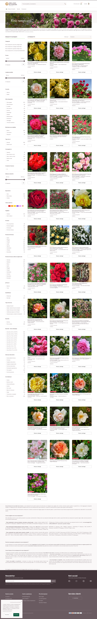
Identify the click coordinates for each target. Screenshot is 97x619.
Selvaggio (9, 120)
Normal (8, 142)
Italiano (8, 114)
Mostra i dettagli (37, 72)
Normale (8, 298)
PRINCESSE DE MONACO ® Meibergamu (69, 535)
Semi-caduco (9, 215)
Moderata (9, 295)
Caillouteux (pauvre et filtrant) (13, 311)
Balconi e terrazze (10, 390)
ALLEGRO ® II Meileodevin (10, 523)
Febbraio (8, 261)
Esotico (8, 110)
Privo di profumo (10, 223)
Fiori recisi (9, 388)
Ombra (8, 198)
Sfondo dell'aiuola (10, 384)
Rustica (8, 322)
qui (39, 569)
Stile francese (10, 104)
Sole (8, 194)
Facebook (69, 581)
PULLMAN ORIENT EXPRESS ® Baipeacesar (82, 533)
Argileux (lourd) (10, 305)
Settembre (9, 247)
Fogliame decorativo (11, 362)
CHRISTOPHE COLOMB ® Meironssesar (57, 532)
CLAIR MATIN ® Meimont (27, 529)
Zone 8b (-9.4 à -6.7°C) (11, 342)
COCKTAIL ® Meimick (37, 529)
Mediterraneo (9, 116)
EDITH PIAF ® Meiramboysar (83, 532)
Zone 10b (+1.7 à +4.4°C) (12, 350)
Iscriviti (53, 581)
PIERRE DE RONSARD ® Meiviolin (18, 528)
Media (8, 94)
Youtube (91, 581)
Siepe (8, 392)
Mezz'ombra (9, 196)
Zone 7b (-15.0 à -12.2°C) (12, 338)
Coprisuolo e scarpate (11, 394)
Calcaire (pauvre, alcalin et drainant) (14, 314)
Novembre (9, 252)
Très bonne (9, 132)
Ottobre (8, 250)
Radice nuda (9, 158)
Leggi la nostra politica (7, 611)
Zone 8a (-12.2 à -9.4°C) (12, 340)
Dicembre (9, 278)
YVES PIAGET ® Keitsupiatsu (55, 535)
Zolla (8, 160)
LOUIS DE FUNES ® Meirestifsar (66, 533)
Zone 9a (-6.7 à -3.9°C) (11, 344)
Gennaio (8, 259)
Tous (8, 288)
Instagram (76, 581)
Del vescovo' (9, 108)
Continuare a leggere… (29, 31)
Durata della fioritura (11, 358)
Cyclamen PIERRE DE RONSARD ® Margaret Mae (36, 528)
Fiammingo (9, 112)
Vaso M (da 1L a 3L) (11, 154)
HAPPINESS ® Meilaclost (78, 526)
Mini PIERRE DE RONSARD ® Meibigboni (34, 523)
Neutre (8, 286)
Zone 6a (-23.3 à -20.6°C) (12, 331)
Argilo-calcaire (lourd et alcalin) (13, 307)
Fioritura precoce (10, 372)
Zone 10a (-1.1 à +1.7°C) (11, 348)
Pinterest (83, 581)
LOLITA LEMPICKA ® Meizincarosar (40, 535)
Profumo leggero (10, 225)
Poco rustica (9, 324)
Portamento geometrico (12, 368)
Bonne (8, 130)
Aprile (8, 237)
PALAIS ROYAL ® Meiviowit (11, 529)
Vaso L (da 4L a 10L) (11, 156)
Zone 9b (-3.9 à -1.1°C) (11, 346)
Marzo (8, 263)
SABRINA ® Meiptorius (21, 523)
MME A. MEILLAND (15, 535)
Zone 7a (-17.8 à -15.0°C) (12, 335)
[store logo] (11, 4)
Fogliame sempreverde (11, 364)
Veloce (8, 92)
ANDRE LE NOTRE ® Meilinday (25, 535)
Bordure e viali (10, 382)
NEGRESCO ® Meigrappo (59, 528)
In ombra (8, 106)
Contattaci (75, 598)
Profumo (8, 360)
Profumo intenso (10, 229)
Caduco (8, 213)
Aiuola (8, 380)
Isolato (8, 386)
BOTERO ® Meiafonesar (71, 532)
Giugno (8, 241)
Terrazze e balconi (10, 122)
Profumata (9, 227)
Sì (7, 169)
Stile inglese (9, 102)
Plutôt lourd (9, 144)
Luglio (8, 243)
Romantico (9, 118)
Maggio (8, 239)
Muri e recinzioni (10, 396)
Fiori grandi (9, 370)
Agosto (8, 245)
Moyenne (9, 134)
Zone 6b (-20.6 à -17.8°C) (12, 333)
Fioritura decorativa (11, 366)
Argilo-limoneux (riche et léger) (13, 309)
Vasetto (8, 152)
